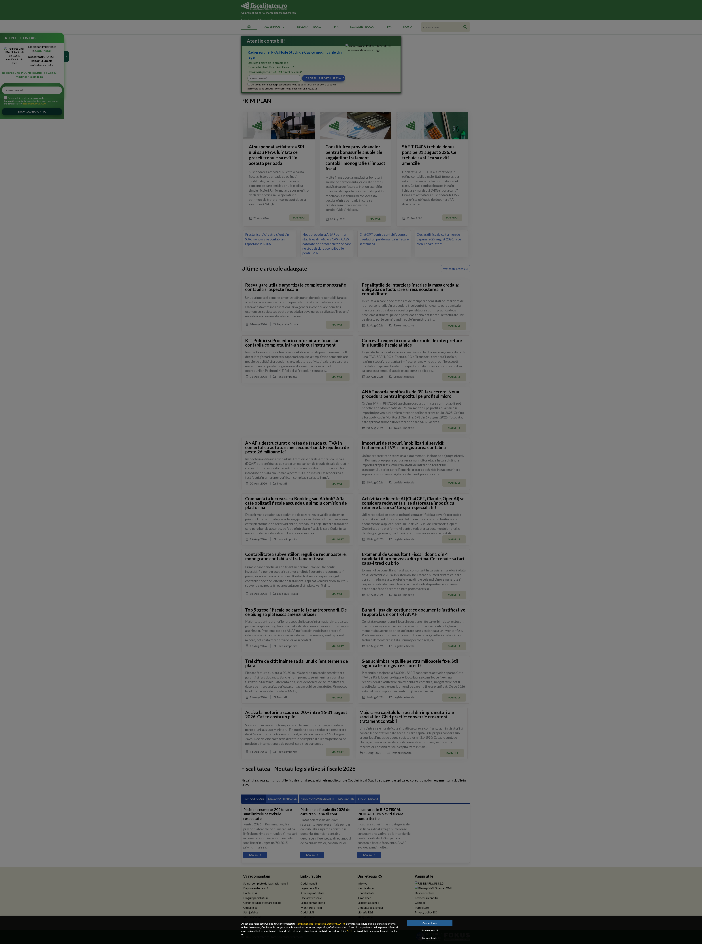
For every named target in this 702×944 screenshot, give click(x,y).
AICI (349, 930)
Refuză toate (429, 937)
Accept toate (429, 922)
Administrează (429, 930)
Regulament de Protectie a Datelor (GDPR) (320, 923)
